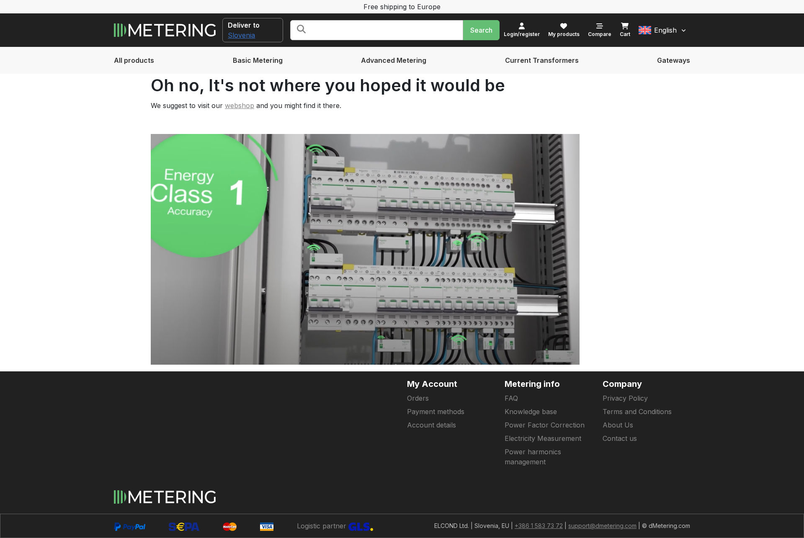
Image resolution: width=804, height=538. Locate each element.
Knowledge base (531, 411)
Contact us (620, 438)
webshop (239, 105)
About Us (618, 425)
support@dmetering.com (602, 525)
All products (134, 60)
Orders (418, 398)
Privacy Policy (625, 398)
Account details (431, 425)
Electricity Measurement (543, 438)
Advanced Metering (393, 60)
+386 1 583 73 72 (539, 525)
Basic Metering (258, 60)
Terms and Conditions (637, 411)
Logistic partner (322, 526)
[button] (662, 30)
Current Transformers (542, 60)
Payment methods (435, 411)
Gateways (673, 60)
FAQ (511, 398)
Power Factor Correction (545, 425)
